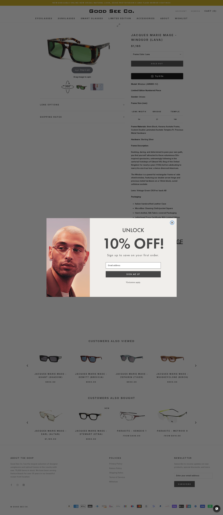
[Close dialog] (172, 223)
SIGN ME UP (133, 274)
